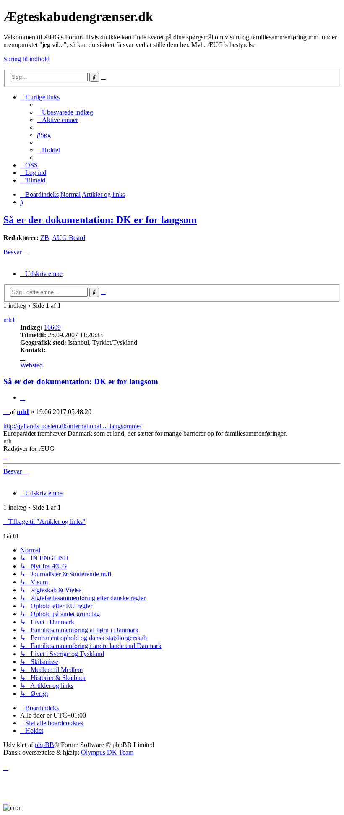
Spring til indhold (26, 58)
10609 (52, 327)
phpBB (44, 744)
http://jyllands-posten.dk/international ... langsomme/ (72, 426)
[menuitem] (65, 112)
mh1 (9, 319)
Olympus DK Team (107, 752)
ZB (44, 237)
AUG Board (68, 237)
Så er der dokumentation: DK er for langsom (100, 219)
